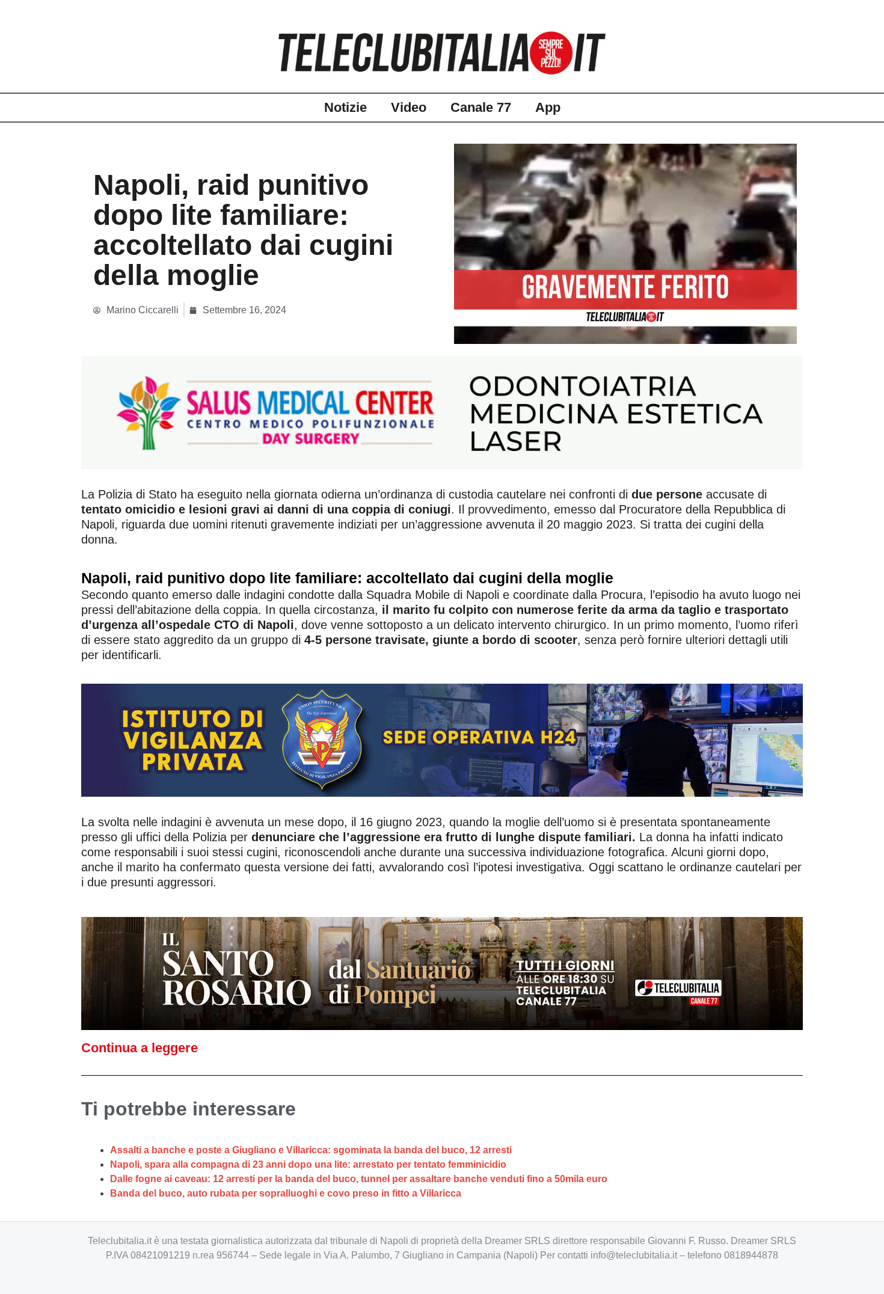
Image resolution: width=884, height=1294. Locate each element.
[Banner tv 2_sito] (442, 972)
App (547, 107)
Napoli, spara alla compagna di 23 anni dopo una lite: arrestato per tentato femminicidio (308, 1164)
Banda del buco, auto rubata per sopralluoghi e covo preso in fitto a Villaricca (285, 1193)
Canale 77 (480, 107)
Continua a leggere (139, 1047)
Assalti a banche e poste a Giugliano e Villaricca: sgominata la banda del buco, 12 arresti (311, 1150)
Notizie (345, 107)
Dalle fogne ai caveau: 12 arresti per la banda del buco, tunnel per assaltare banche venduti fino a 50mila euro (358, 1179)
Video (408, 107)
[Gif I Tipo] (442, 411)
